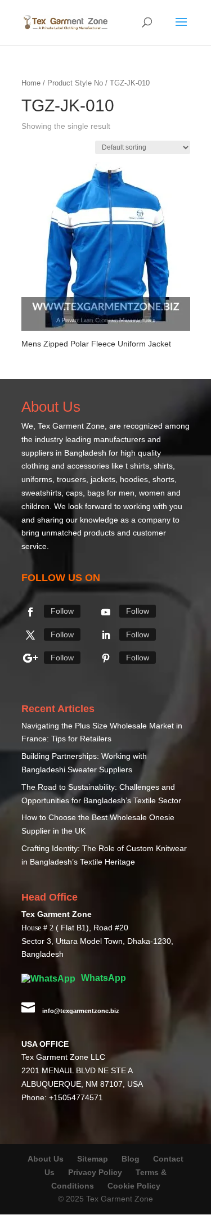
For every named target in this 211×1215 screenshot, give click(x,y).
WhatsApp (102, 978)
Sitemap (92, 1158)
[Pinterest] (106, 658)
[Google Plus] (30, 658)
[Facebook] (30, 612)
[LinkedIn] (106, 635)
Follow (62, 610)
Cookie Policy (133, 1185)
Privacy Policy (95, 1172)
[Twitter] (30, 635)
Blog (132, 1158)
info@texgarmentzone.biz (80, 1010)
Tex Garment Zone (71, 425)
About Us (46, 1158)
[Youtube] (106, 612)
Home (31, 83)
